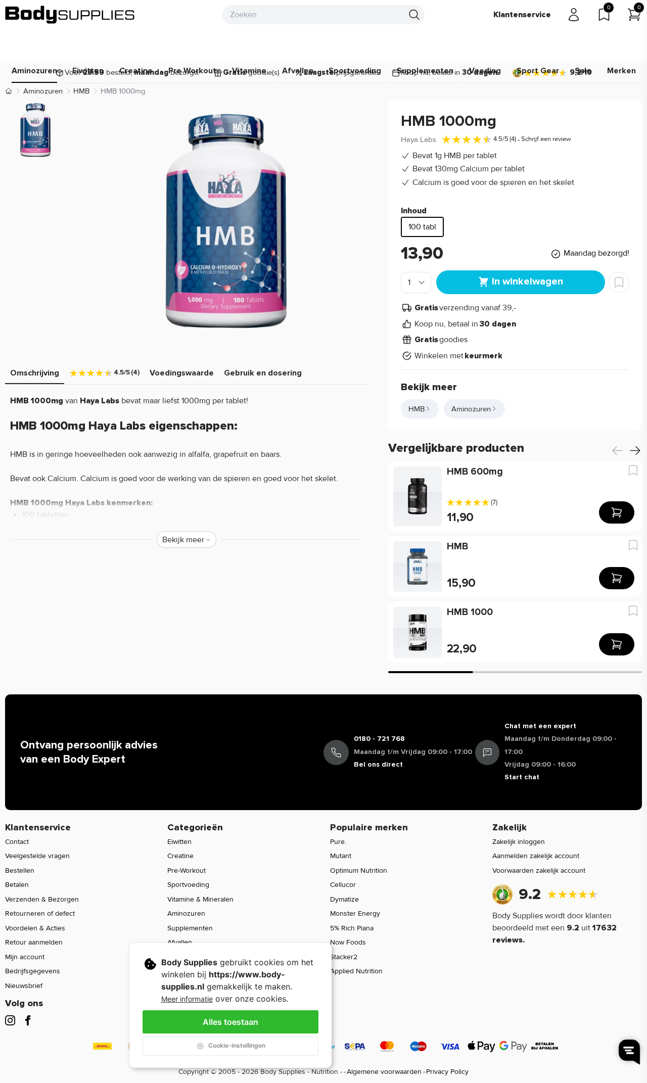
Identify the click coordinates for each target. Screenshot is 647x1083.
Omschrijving (34, 373)
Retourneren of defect (40, 913)
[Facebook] (28, 1020)
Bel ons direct (378, 764)
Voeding (485, 71)
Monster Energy (355, 913)
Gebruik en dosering (263, 373)
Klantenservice (522, 15)
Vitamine (249, 71)
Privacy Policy (447, 1071)
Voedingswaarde (182, 373)
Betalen (17, 884)
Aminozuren (34, 71)
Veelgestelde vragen (37, 856)
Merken (621, 71)
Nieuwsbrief (23, 985)
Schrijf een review (546, 139)
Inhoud (414, 211)
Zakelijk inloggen (518, 841)
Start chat (521, 777)
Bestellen (19, 870)
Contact (17, 841)
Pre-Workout (186, 870)
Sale (583, 71)
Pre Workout (192, 71)
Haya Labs (418, 139)
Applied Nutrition (356, 971)
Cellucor (343, 884)
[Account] (573, 14)
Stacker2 (343, 957)
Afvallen (297, 71)
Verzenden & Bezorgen (42, 899)
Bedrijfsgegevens (32, 971)
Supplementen (425, 71)
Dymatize (344, 899)
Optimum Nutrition (358, 870)
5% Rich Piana (352, 928)
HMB (81, 91)
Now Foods (348, 942)
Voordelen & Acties (35, 928)
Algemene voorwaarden (384, 1071)
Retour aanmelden (34, 942)
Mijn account (24, 957)
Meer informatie (187, 999)
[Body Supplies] (70, 15)
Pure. (338, 841)
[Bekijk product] (616, 512)
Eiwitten (88, 71)
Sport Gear (538, 71)
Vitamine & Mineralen (200, 899)
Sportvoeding (355, 71)
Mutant (340, 856)
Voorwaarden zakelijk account (538, 870)
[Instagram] (10, 1020)
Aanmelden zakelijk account (535, 856)
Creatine (136, 71)
